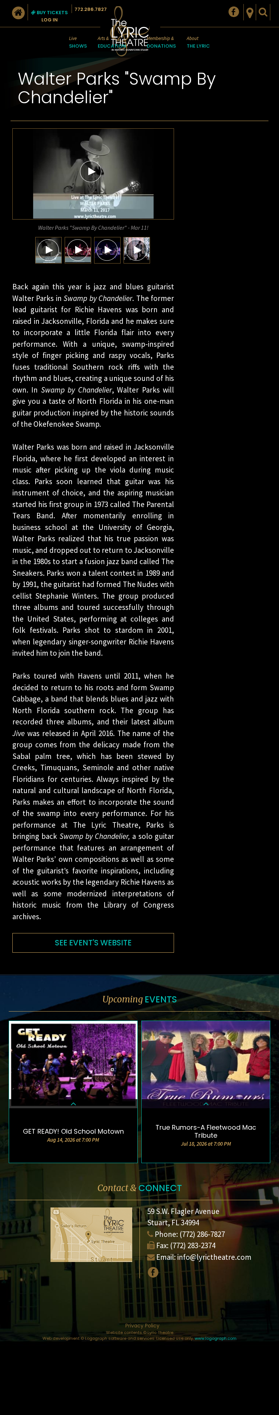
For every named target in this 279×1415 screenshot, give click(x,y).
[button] (91, 171)
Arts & (112, 42)
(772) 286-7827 (202, 1234)
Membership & (161, 42)
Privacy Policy (142, 1325)
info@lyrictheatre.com (214, 1257)
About (198, 42)
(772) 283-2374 (192, 1245)
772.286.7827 (90, 9)
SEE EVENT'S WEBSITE (93, 942)
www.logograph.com (215, 1338)
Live (78, 42)
